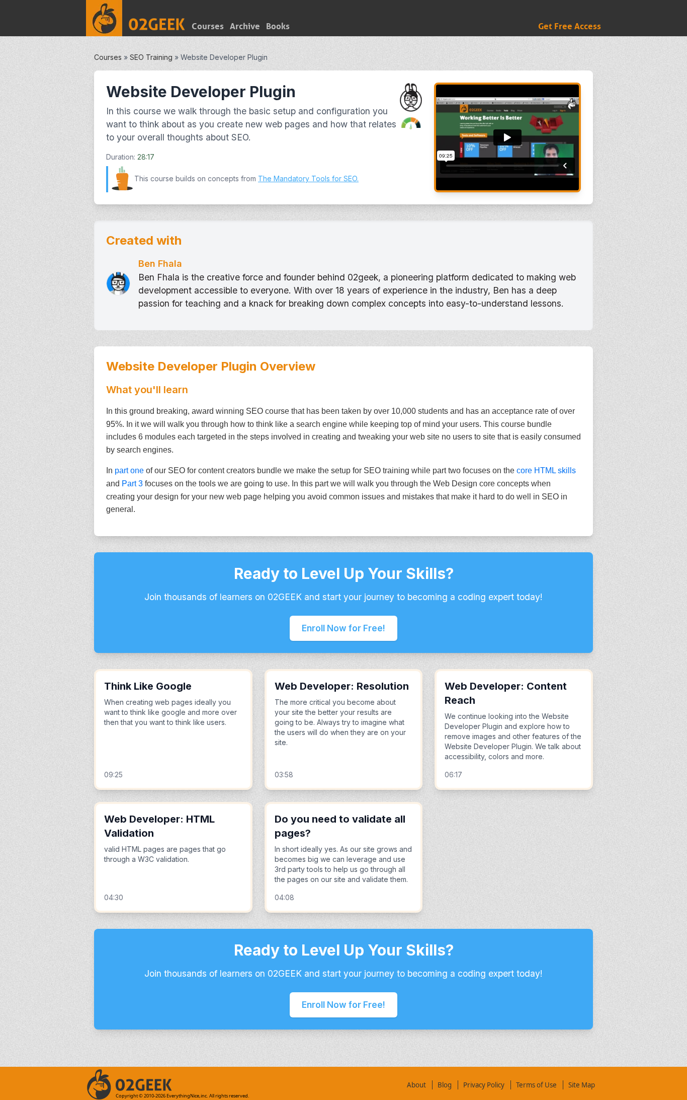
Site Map (581, 1084)
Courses (208, 26)
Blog (445, 1084)
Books (278, 26)
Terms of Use (536, 1084)
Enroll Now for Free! (343, 628)
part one (129, 470)
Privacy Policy (483, 1084)
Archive (245, 26)
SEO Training (151, 57)
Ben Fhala (160, 263)
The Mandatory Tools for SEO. (308, 178)
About (416, 1084)
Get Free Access (569, 26)
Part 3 (132, 483)
